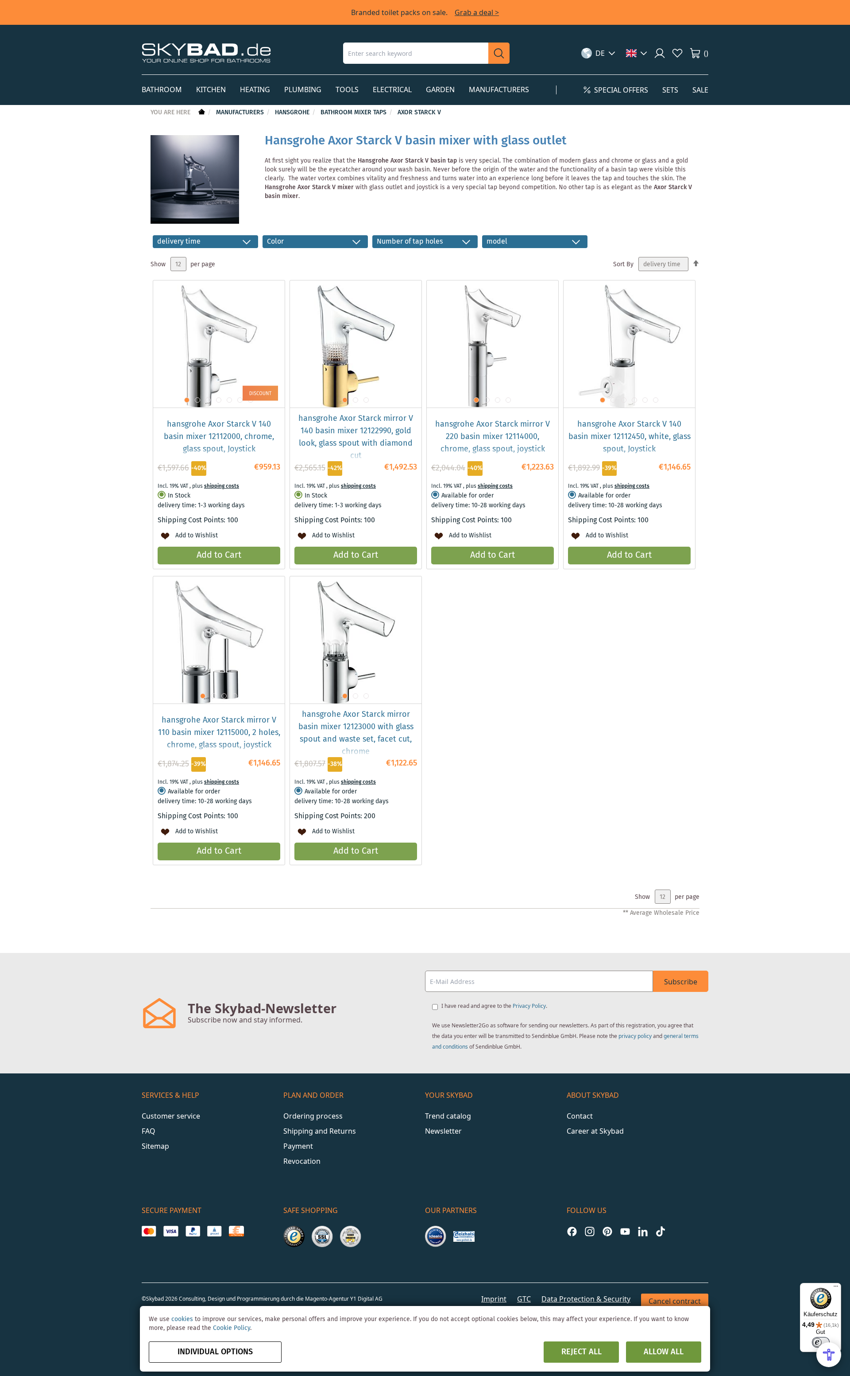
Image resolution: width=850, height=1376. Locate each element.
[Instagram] (589, 1231)
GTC (524, 1299)
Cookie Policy (231, 1328)
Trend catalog (448, 1116)
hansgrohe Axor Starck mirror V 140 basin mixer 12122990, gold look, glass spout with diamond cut (355, 437)
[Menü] (836, 1288)
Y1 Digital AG (366, 1298)
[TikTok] (660, 1231)
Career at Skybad (595, 1131)
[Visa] (170, 1231)
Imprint (493, 1299)
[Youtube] (625, 1231)
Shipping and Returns (319, 1131)
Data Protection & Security (585, 1299)
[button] (598, 53)
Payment (298, 1146)
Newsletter (443, 1131)
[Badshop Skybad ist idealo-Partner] (435, 1236)
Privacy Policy (529, 1006)
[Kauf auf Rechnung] (236, 1231)
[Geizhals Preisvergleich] (464, 1236)
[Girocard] (214, 1231)
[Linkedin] (643, 1231)
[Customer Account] (659, 53)
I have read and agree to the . (494, 1006)
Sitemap (155, 1146)
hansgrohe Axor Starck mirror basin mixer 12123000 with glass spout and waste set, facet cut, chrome (355, 733)
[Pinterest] (607, 1231)
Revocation (302, 1161)
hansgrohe (293, 112)
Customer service (171, 1116)
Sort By (623, 264)
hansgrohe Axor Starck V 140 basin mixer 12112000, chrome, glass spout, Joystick (219, 436)
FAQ (148, 1131)
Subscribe (680, 982)
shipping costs (221, 486)
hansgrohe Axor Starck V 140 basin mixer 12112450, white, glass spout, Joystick (629, 436)
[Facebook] (572, 1231)
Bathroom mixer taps (354, 112)
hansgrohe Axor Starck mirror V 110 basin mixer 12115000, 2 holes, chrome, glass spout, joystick (219, 732)
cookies (182, 1319)
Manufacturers (241, 112)
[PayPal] (192, 1231)
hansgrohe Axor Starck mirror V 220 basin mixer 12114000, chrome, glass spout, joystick (492, 436)
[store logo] (206, 53)
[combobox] (415, 53)
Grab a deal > (477, 12)
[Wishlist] (677, 53)
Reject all (581, 1352)
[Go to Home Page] (201, 112)
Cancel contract (675, 1301)
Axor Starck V (419, 112)
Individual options (215, 1352)
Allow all (664, 1352)
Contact (580, 1116)
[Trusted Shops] (294, 1236)
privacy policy (635, 1036)
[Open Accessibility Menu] (828, 1354)
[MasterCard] (149, 1231)
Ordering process (313, 1116)
